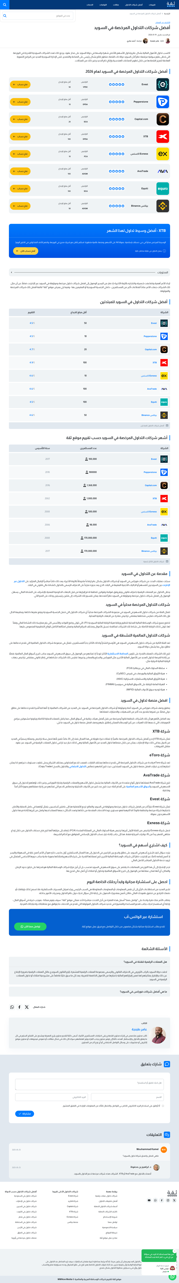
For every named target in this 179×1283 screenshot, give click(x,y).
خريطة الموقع (111, 1232)
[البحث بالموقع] (4, 4)
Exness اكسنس (149, 376)
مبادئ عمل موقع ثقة (108, 1238)
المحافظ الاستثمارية (117, 653)
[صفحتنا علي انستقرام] (168, 1200)
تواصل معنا (112, 1222)
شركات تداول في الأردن (27, 1227)
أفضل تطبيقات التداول (108, 1201)
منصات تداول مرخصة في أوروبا (24, 1238)
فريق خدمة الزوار (162, 1266)
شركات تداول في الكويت (27, 1211)
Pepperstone (150, 336)
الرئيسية (167, 13)
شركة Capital (72, 1206)
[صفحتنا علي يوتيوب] (149, 1200)
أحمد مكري (131, 41)
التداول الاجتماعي (77, 766)
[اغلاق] (175, 1251)
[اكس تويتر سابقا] (27, 1007)
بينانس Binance (149, 415)
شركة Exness (72, 1217)
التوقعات (103, 5)
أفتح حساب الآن (27, 251)
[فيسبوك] (19, 1007)
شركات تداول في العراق (27, 1232)
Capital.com (151, 349)
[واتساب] (12, 1007)
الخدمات (90, 5)
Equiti (154, 402)
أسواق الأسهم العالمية (138, 786)
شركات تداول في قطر (27, 1217)
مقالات (116, 5)
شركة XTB (73, 1211)
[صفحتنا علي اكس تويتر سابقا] (174, 1200)
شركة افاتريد (73, 1201)
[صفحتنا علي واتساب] (155, 1200)
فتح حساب (22, 84)
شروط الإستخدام (110, 1217)
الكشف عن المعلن (162, 22)
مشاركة (26, 1113)
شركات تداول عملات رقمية (106, 1196)
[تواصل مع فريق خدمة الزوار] (172, 1276)
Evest (154, 323)
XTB (155, 362)
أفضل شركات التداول (134, 5)
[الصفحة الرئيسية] (169, 5)
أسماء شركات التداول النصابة (105, 1206)
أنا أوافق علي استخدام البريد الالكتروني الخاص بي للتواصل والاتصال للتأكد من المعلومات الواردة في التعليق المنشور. (111, 1106)
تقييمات (152, 5)
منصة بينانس (72, 1222)
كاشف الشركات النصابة (107, 1211)
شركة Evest (73, 1196)
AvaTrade (152, 389)
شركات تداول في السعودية (25, 1196)
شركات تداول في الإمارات (26, 1201)
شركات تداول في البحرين (27, 1206)
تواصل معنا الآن (32, 926)
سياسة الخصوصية (109, 1227)
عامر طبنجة (154, 41)
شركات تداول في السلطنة (26, 1222)
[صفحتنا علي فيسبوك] (161, 1200)
